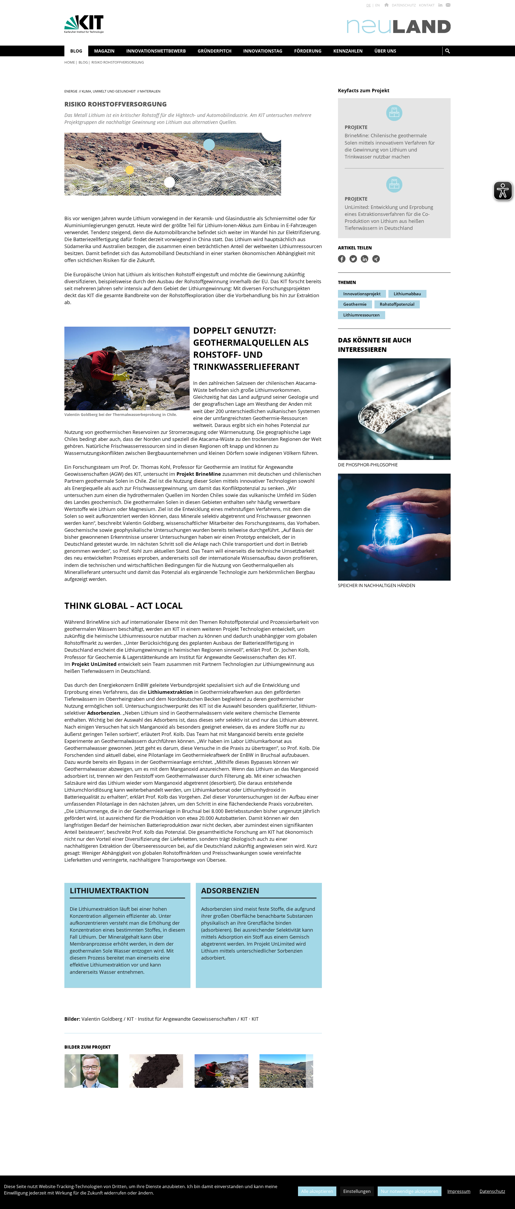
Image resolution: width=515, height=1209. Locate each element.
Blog (83, 62)
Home (69, 62)
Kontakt (427, 5)
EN (377, 5)
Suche (448, 51)
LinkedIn (440, 5)
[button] (72, 1071)
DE (368, 5)
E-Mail (448, 5)
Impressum (458, 1191)
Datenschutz (404, 5)
